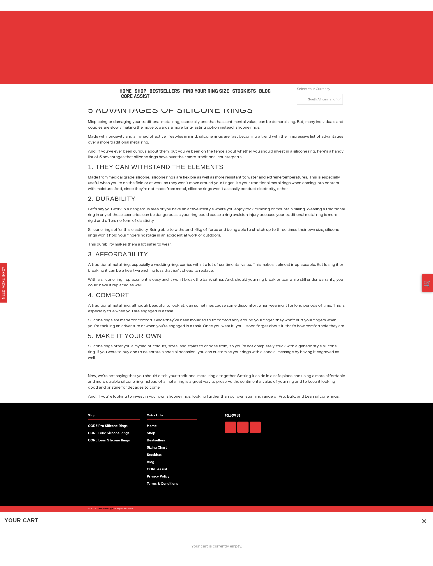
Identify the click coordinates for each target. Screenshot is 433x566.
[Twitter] (255, 427)
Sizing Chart (157, 447)
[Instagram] (243, 427)
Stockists (154, 454)
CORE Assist (157, 469)
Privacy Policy (158, 476)
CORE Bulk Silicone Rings (108, 433)
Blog (150, 461)
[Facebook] (230, 427)
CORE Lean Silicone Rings (109, 440)
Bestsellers (156, 440)
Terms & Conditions (162, 483)
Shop (151, 433)
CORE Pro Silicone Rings (108, 425)
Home (152, 425)
